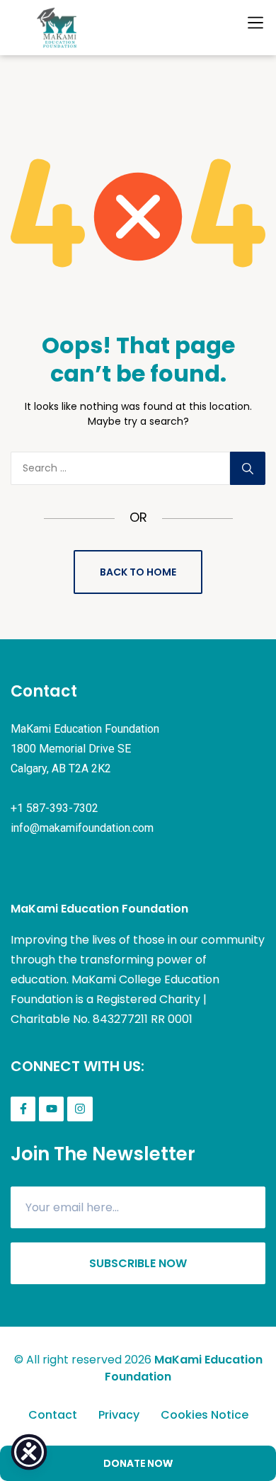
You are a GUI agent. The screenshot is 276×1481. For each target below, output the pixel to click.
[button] (255, 22)
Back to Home (138, 572)
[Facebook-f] (23, 1109)
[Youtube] (51, 1109)
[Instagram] (79, 1109)
